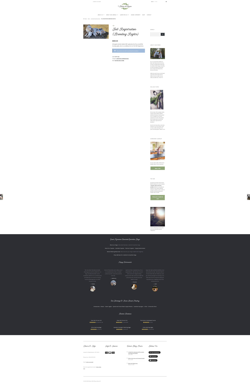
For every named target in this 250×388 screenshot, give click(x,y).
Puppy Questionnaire (140, 248)
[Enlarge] (163, 49)
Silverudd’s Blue (152, 306)
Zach (156, 284)
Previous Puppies (129, 248)
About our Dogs (114, 245)
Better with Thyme (119, 60)
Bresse (102, 306)
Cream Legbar (108, 306)
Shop (143, 14)
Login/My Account (97, 1)
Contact (149, 14)
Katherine (114, 278)
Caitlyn (93, 284)
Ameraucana (97, 306)
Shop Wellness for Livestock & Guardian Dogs (125, 255)
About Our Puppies (109, 248)
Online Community (135, 14)
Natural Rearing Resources (113, 251)
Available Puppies (119, 248)
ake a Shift (157, 168)
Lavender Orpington (138, 306)
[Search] (163, 34)
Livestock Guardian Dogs (95, 18)
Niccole (135, 282)
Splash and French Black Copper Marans (123, 306)
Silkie (145, 306)
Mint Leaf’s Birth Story (133, 363)
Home (86, 18)
